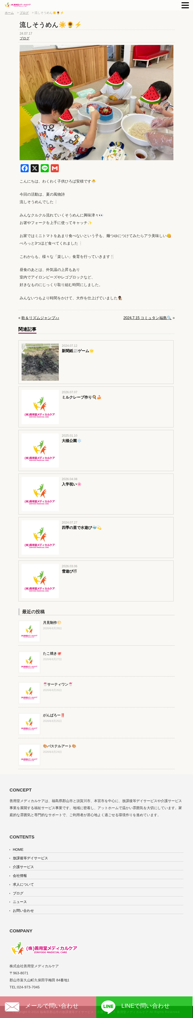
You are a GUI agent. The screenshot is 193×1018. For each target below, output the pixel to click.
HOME (18, 849)
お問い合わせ (23, 911)
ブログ (24, 38)
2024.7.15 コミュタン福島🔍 (147, 318)
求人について (23, 884)
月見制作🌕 (52, 622)
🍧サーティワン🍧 (58, 684)
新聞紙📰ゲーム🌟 (78, 351)
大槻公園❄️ (72, 440)
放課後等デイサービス (30, 858)
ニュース (20, 902)
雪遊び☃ (69, 571)
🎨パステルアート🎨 (59, 746)
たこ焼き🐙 (52, 653)
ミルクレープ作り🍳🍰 (82, 397)
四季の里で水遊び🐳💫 (82, 527)
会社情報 (20, 876)
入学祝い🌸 (72, 484)
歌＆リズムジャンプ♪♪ (40, 318)
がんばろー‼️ (54, 715)
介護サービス (23, 867)
